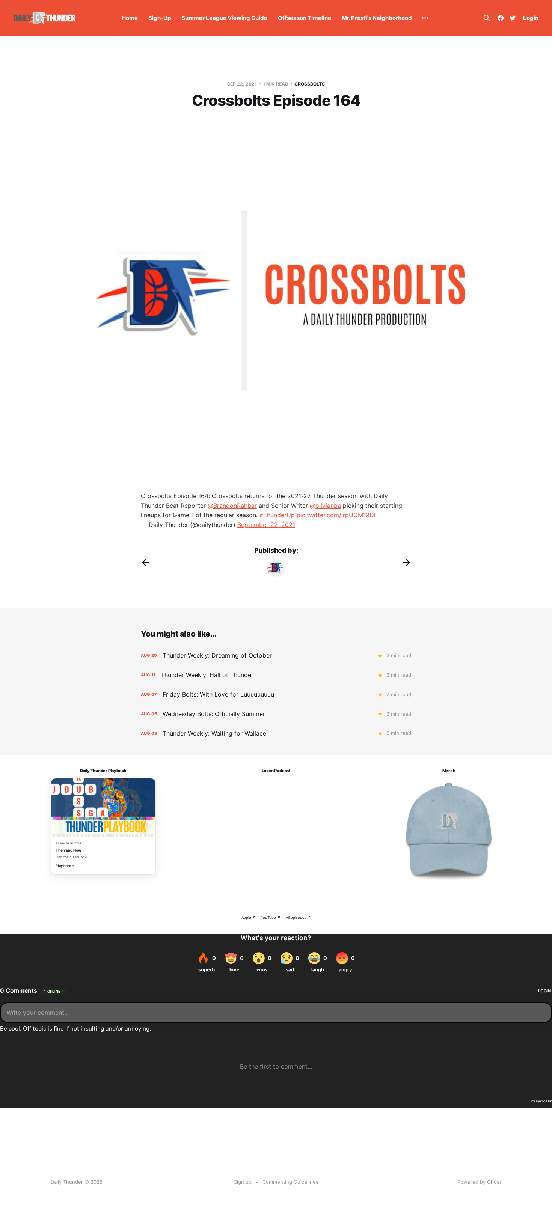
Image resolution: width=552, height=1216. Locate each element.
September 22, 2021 (266, 524)
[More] (425, 18)
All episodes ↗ (298, 917)
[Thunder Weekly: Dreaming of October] (276, 655)
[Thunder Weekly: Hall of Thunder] (276, 675)
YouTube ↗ (271, 917)
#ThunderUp (277, 515)
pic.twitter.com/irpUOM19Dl (336, 515)
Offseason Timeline (304, 17)
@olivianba (325, 505)
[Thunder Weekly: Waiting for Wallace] (276, 733)
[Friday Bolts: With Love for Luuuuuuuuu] (276, 694)
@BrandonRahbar (232, 505)
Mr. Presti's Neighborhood (377, 17)
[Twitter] (513, 18)
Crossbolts (309, 84)
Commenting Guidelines (290, 1182)
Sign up (243, 1182)
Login (530, 17)
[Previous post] (146, 562)
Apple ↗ (248, 917)
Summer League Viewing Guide (224, 17)
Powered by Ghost (479, 1182)
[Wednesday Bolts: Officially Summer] (276, 714)
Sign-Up (159, 17)
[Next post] (406, 562)
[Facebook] (501, 18)
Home (130, 17)
